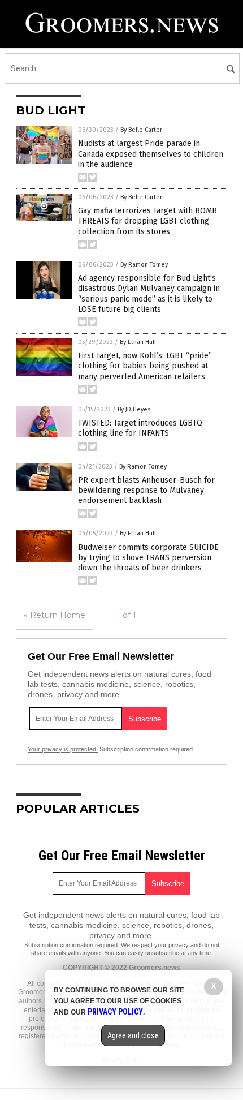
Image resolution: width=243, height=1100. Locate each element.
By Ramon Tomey (144, 264)
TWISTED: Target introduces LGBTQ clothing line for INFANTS (140, 428)
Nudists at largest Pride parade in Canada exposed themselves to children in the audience (150, 154)
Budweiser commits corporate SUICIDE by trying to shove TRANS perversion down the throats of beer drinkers (148, 558)
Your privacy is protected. (63, 749)
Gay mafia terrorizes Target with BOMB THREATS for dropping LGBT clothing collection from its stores (147, 221)
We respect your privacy (155, 945)
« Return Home (54, 615)
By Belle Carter (141, 130)
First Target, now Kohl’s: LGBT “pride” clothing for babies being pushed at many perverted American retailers (145, 366)
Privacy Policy (115, 1011)
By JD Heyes (134, 409)
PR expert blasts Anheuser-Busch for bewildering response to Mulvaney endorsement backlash (146, 490)
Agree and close (133, 1035)
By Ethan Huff (138, 342)
